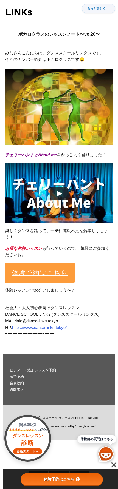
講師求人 (17, 389)
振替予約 (17, 376)
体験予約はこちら (59, 479)
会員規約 (17, 383)
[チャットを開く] (106, 454)
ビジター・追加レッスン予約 (33, 370)
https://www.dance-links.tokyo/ (39, 327)
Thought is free (85, 426)
